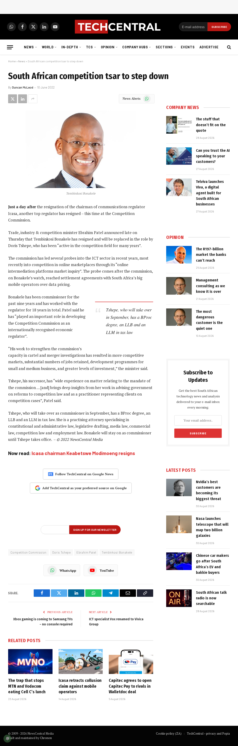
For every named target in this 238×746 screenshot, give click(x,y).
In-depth (69, 47)
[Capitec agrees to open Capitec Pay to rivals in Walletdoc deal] (131, 661)
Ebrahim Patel (86, 552)
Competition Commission (28, 552)
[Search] (228, 47)
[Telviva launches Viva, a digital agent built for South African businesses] (179, 187)
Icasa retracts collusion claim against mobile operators (80, 686)
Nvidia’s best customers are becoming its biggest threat (208, 490)
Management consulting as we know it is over (210, 286)
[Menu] (10, 47)
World (48, 47)
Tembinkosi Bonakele (117, 552)
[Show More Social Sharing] (32, 98)
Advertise (209, 47)
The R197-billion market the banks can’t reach (211, 255)
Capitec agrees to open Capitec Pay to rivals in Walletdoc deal (130, 686)
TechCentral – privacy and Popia (208, 733)
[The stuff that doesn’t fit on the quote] (179, 125)
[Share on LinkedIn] (22, 98)
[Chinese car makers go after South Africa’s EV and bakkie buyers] (179, 561)
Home (12, 61)
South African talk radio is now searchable (211, 598)
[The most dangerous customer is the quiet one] (179, 317)
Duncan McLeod (22, 87)
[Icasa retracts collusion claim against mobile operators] (81, 661)
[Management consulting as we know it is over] (179, 286)
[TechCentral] (119, 27)
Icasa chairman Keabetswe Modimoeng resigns (83, 453)
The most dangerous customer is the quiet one (209, 320)
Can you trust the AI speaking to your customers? (213, 156)
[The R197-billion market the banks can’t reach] (179, 255)
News (29, 47)
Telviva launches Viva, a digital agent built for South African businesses (210, 193)
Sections (164, 47)
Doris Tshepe (61, 552)
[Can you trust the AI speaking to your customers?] (179, 156)
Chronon (46, 738)
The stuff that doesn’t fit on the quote (211, 125)
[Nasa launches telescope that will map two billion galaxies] (179, 524)
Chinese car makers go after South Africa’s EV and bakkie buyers (212, 564)
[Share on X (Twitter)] (12, 98)
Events (188, 47)
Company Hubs (135, 47)
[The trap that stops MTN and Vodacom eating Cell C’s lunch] (30, 661)
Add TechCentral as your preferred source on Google (84, 488)
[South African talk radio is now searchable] (179, 598)
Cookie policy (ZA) (169, 733)
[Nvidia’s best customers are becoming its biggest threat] (179, 487)
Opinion (108, 47)
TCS (89, 47)
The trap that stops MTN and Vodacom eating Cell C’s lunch (27, 686)
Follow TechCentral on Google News (84, 474)
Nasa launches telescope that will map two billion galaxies (212, 527)
